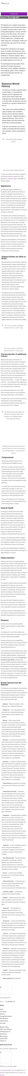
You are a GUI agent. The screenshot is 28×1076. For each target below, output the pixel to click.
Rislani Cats (10, 1070)
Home (1, 1009)
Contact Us (14, 14)
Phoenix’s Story (4, 1027)
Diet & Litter (3, 1034)
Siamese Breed (4, 1021)
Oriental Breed (4, 1018)
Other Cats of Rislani (6, 1029)
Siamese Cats (12, 178)
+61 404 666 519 (10, 1001)
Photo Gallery (4, 1036)
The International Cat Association (10, 64)
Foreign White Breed (6, 1016)
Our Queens (3, 1011)
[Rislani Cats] (7, 6)
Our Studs (2, 1023)
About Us (2, 1014)
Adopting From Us (5, 1031)
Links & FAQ (3, 1038)
